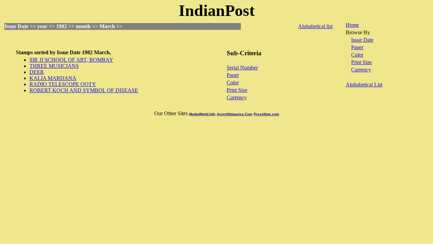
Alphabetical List (364, 84)
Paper (233, 75)
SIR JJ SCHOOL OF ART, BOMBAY (71, 60)
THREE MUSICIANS (54, 66)
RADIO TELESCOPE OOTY (62, 84)
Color (233, 82)
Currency (237, 97)
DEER (36, 72)
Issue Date (362, 40)
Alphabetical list (315, 26)
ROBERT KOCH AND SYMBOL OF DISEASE (83, 90)
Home (352, 25)
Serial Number (242, 67)
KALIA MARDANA (52, 78)
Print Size (237, 90)
